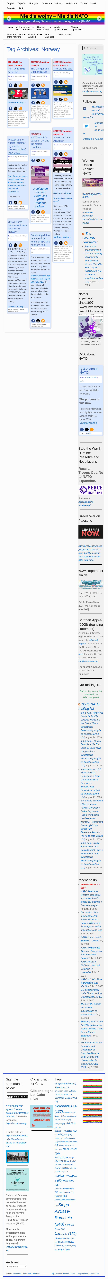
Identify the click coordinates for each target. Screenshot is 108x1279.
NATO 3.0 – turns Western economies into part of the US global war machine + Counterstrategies (91, 895)
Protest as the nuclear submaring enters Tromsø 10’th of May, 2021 (17, 146)
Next (100, 18)
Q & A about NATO (88, 370)
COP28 (59, 1098)
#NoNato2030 (64, 34)
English (10, 3)
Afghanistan (62, 1087)
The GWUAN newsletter (90, 238)
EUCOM (10, 311)
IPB (71, 1123)
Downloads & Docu (34, 35)
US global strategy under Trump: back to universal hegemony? (91, 993)
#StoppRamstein (65, 1083)
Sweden (16, 125)
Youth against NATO (61, 28)
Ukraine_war (62, 1238)
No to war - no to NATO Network (26, 1274)
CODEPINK (65, 1094)
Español (22, 3)
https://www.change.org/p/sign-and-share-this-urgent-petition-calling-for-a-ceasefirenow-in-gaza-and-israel (90, 553)
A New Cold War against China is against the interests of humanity (17, 1111)
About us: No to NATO (43, 28)
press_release (66, 1192)
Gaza (67, 1120)
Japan (59, 1138)
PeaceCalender (49, 35)
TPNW (69, 1225)
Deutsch (45, 3)
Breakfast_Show (63, 1091)
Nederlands (71, 3)
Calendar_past (18, 113)
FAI (61, 1120)
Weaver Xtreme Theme (65, 1274)
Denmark (33, 219)
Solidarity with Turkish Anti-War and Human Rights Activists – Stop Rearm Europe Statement (92, 1028)
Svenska (11, 8)
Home (10, 27)
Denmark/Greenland (14, 123)
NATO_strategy (64, 1168)
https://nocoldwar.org (16, 1123)
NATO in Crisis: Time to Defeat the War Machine (91, 983)
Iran (58, 1127)
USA (63, 1242)
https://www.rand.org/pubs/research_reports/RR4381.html (40, 279)
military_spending (66, 1145)
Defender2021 (69, 1112)
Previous (8, 18)
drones (59, 1116)
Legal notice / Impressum (88, 1274)
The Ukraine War (62, 65)
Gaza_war (60, 1124)
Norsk (93, 3)
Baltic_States (19, 121)
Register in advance (62, 193)
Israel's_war (63, 1134)
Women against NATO (78, 28)
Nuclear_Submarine (19, 208)
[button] (10, 85)
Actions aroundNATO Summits (24, 28)
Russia (33, 221)
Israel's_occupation (66, 1131)
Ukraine (66, 1233)
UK (42, 221)
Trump (60, 1229)
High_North (34, 326)
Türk (21, 8)
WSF (64, 1249)
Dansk (84, 3)
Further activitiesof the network (15, 35)
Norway (10, 125)
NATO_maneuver (65, 1164)
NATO (58, 1149)
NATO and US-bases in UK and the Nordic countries (40, 141)
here (80, 654)
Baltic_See (11, 121)
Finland (23, 123)
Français (33, 3)
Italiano (58, 3)
